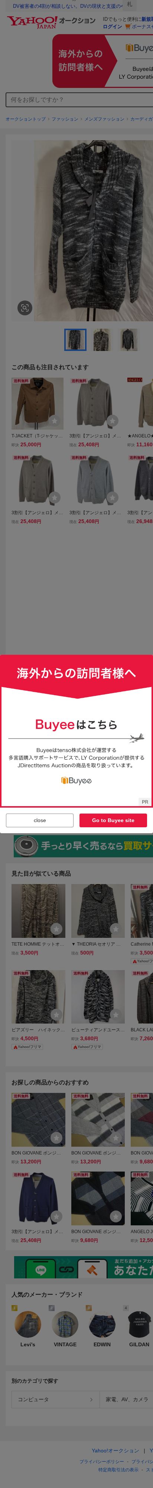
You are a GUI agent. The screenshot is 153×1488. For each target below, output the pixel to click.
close (40, 820)
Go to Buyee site (113, 820)
